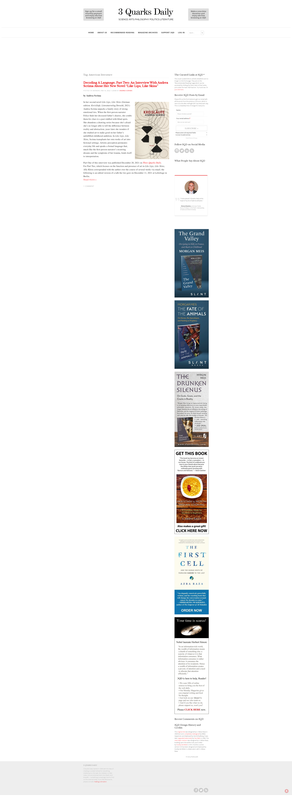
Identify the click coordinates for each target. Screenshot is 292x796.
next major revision (181, 740)
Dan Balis (197, 738)
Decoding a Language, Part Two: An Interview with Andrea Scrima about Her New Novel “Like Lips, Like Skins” (125, 84)
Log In (181, 32)
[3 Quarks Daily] (146, 20)
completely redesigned (191, 734)
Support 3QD (167, 32)
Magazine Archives (148, 32)
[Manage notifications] (286, 791)
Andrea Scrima (125, 91)
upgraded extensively (185, 738)
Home (91, 32)
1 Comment (88, 186)
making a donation (100, 782)
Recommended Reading (122, 32)
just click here (179, 90)
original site (181, 732)
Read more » (89, 179)
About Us (102, 32)
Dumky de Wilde (181, 745)
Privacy (195, 138)
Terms (190, 138)
